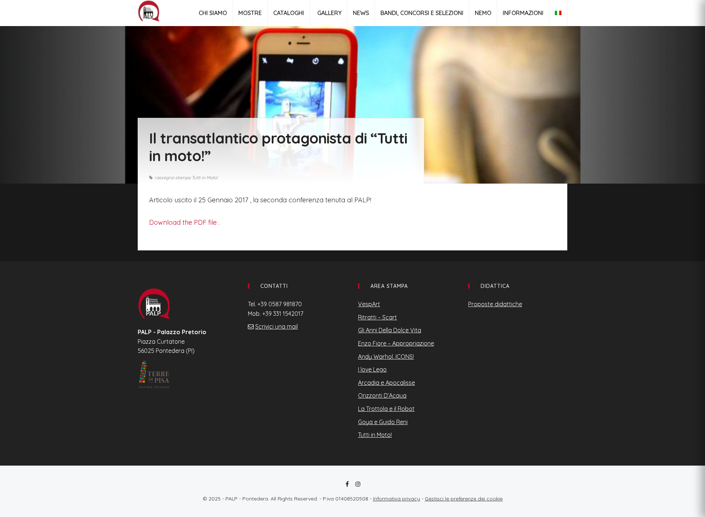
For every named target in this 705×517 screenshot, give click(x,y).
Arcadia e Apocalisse (386, 382)
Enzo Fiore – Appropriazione (396, 343)
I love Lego (372, 369)
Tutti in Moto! (375, 434)
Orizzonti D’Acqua (382, 395)
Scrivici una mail (276, 326)
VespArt (369, 304)
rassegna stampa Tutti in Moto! (186, 178)
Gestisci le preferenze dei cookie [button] (464, 498)
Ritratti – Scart (377, 317)
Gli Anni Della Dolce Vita (389, 330)
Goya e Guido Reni (383, 422)
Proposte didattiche (495, 304)
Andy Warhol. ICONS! (386, 356)
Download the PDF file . (184, 222)
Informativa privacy (396, 498)
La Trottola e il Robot (386, 408)
